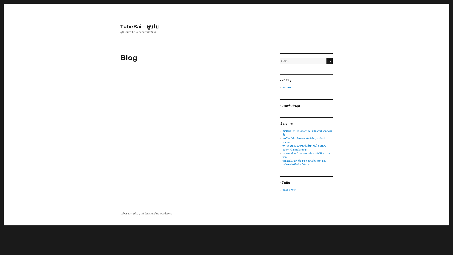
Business (287, 87)
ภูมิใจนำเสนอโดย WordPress (156, 213)
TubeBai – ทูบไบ (139, 27)
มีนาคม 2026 (289, 190)
